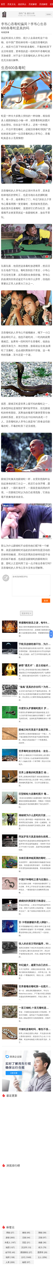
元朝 (26, 1237)
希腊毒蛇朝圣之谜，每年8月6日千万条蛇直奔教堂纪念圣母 (35, 622)
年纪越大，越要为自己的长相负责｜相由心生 (35, 965)
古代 (26, 1257)
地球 (10, 1257)
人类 (10, 1262)
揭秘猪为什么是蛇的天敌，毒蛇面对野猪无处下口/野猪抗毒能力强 (35, 815)
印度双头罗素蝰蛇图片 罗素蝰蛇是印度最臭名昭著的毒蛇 (35, 708)
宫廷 (26, 1242)
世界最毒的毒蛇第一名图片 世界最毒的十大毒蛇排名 (35, 986)
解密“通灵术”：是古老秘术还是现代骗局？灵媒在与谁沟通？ (35, 665)
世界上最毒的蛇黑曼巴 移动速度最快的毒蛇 (35, 772)
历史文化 (11, 4)
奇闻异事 (5, 32)
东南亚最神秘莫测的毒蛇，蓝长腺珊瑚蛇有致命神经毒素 (35, 858)
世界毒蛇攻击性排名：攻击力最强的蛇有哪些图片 (35, 751)
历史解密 (33, 4)
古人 (42, 1257)
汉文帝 (26, 1247)
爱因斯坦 (26, 1252)
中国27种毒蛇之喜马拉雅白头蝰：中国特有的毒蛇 (35, 879)
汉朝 (42, 1237)
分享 (51, 634)
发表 (46, 600)
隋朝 (42, 1232)
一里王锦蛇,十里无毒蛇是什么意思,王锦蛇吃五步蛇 (35, 1007)
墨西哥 (42, 1252)
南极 (42, 1242)
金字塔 (10, 1252)
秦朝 (26, 1232)
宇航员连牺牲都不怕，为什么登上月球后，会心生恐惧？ (35, 644)
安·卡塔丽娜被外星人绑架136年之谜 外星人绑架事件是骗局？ (35, 922)
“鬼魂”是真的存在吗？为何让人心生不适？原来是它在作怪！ (35, 687)
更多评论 (26, 613)
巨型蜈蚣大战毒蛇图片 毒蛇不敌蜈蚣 (35, 794)
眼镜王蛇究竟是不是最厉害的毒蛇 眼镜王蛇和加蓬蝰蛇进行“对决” (35, 729)
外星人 (10, 1242)
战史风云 (22, 4)
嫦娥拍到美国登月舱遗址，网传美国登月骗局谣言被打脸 (35, 900)
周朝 (10, 1232)
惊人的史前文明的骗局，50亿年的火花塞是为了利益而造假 (35, 943)
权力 (42, 1247)
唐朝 (10, 1237)
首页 (3, 4)
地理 (10, 1247)
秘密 (26, 1262)
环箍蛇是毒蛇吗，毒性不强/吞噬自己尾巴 (35, 1029)
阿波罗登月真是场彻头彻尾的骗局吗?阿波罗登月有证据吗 (35, 836)
